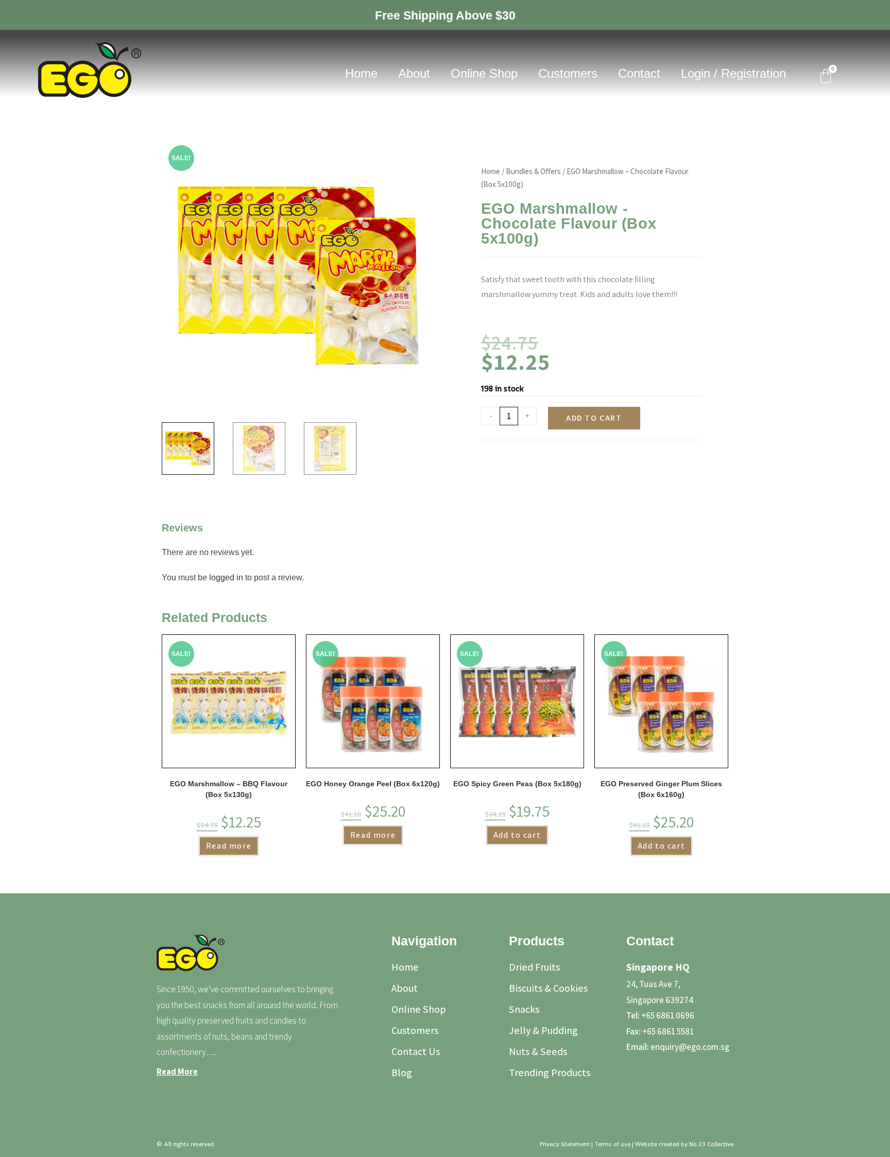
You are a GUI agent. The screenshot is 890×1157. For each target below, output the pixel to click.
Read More (177, 1071)
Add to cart (594, 417)
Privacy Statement (565, 1144)
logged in (226, 577)
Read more (228, 845)
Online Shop (484, 73)
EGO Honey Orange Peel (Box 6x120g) (373, 784)
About (414, 73)
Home (361, 73)
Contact (639, 73)
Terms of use (612, 1144)
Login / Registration (733, 73)
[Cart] (826, 76)
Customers (567, 73)
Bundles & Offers (533, 171)
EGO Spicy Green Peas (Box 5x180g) (517, 784)
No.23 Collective (711, 1144)
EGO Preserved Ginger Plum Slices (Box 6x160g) (661, 789)
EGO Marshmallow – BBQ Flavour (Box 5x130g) (228, 789)
